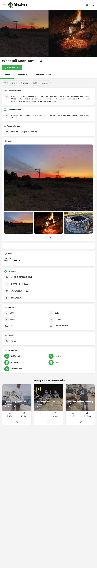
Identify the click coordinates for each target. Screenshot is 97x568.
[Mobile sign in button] (87, 5)
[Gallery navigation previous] (46, 238)
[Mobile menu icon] (4, 5)
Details (7, 75)
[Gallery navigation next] (50, 238)
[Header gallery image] (24, 28)
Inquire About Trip (43, 75)
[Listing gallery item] (18, 223)
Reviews (22, 75)
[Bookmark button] (81, 422)
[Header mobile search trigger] (92, 5)
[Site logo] (17, 5)
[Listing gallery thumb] (48, 177)
